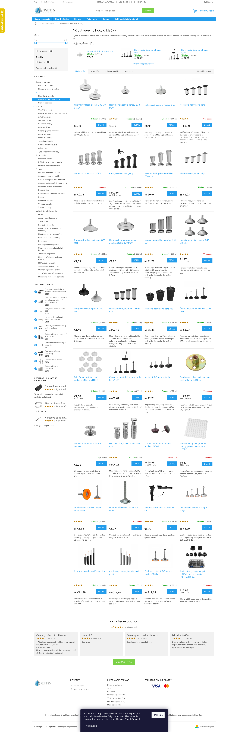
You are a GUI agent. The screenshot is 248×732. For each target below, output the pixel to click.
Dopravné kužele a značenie (50, 186)
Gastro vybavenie (43, 82)
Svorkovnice (43, 221)
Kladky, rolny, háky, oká (47, 145)
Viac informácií (132, 719)
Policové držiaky (45, 127)
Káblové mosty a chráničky (49, 237)
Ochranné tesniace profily (49, 176)
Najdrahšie (95, 71)
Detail (101, 125)
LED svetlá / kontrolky (47, 263)
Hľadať (148, 10)
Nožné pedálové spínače (48, 244)
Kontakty (141, 2)
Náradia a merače (45, 200)
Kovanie (39, 106)
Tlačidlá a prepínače (46, 253)
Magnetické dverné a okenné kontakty (50, 258)
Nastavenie (91, 725)
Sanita (41, 197)
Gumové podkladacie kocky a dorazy (53, 183)
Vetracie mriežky (45, 204)
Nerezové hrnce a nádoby (49, 89)
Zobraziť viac (124, 662)
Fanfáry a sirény (45, 158)
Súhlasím (158, 715)
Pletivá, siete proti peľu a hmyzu (51, 179)
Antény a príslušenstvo (47, 218)
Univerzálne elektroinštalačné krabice (50, 249)
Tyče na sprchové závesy (48, 152)
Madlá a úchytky (45, 138)
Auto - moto (41, 155)
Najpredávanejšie (112, 71)
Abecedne (128, 71)
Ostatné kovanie (45, 110)
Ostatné (39, 169)
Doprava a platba (105, 2)
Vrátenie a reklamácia (116, 698)
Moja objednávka (114, 705)
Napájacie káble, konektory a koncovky (50, 229)
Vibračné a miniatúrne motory (50, 273)
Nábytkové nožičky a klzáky (49, 99)
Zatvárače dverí (44, 117)
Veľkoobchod (125, 2)
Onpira (44, 62)
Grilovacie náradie (45, 85)
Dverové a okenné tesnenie (49, 172)
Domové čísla (43, 190)
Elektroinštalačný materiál (46, 211)
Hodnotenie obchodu (124, 621)
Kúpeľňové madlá (46, 141)
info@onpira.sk (80, 685)
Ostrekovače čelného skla (49, 165)
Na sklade (45, 51)
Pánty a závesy (44, 134)
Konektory (42, 241)
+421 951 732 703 (81, 689)
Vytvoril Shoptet (207, 726)
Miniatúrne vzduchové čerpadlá (51, 277)
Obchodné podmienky (116, 701)
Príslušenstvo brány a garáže (50, 162)
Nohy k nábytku (42, 92)
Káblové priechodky (46, 225)
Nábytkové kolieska (46, 96)
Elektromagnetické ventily (48, 270)
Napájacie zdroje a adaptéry (50, 234)
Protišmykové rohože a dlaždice (51, 193)
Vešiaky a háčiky (45, 124)
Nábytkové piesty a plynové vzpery (52, 113)
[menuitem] (42, 19)
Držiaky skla (43, 148)
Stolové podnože (45, 103)
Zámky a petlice (44, 120)
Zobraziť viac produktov (142, 64)
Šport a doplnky (44, 207)
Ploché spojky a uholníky (48, 131)
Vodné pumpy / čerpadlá (48, 266)
